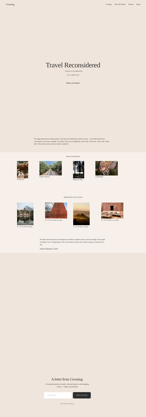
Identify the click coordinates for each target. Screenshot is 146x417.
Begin (138, 4)
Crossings (108, 4)
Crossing (10, 4)
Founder (130, 4)
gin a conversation (74, 83)
